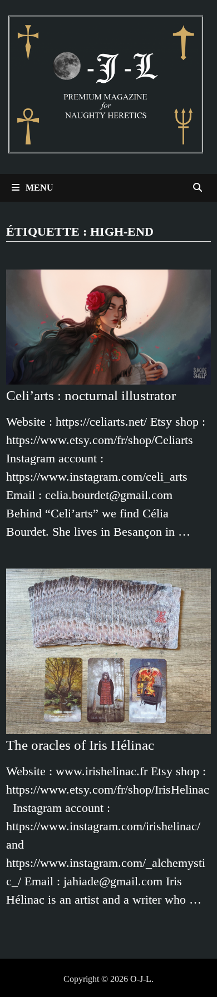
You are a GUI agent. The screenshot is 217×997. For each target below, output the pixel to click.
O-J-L (140, 979)
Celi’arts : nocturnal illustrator (91, 395)
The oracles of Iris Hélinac (81, 744)
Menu (38, 187)
